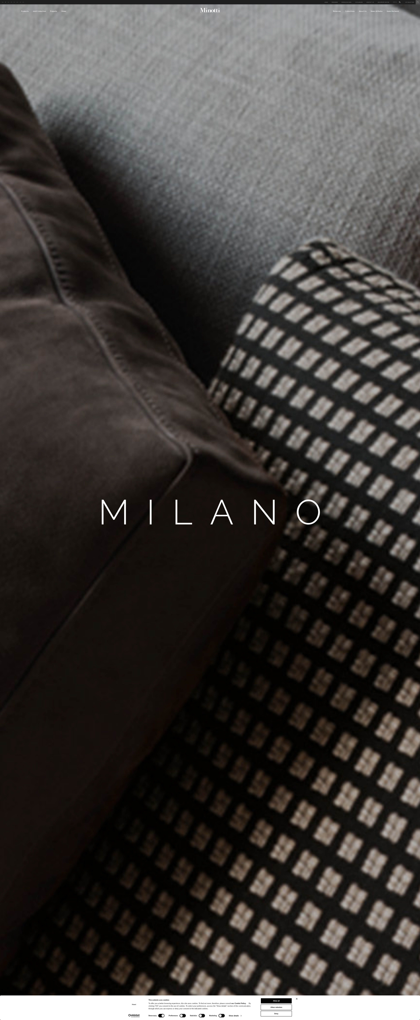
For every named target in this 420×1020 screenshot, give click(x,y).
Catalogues (359, 2)
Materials (337, 11)
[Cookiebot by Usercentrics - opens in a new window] (134, 1015)
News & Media (376, 11)
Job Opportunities (383, 2)
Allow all (276, 1001)
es (14, 2)
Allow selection (276, 1007)
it (5, 2)
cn (17, 2)
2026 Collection (39, 11)
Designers (335, 2)
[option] (210, 512)
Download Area (346, 2)
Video (63, 11)
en (3, 2)
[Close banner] (297, 999)
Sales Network (393, 11)
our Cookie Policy (238, 1003)
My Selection (409, 2)
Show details (234, 1016)
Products (25, 11)
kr (23, 2)
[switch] (183, 1015)
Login (326, 2)
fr (11, 2)
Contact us (370, 2)
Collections (350, 11)
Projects (53, 11)
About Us (363, 11)
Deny (276, 1014)
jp (20, 2)
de (8, 2)
